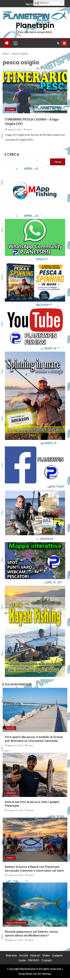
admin (29, 129)
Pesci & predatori (16, 923)
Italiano (44, 2)
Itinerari (35, 955)
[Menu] (15, 43)
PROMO (33, 960)
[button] (15, 43)
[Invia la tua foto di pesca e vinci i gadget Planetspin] (35, 775)
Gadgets (11, 793)
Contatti (46, 960)
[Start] (7, 43)
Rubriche (11, 955)
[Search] (58, 43)
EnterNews (25, 973)
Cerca (13, 154)
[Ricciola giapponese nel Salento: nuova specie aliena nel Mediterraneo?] (35, 904)
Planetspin (35, 25)
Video (46, 955)
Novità (10, 728)
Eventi (10, 858)
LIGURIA (10, 109)
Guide (22, 960)
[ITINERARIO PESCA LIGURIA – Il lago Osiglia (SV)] (35, 91)
